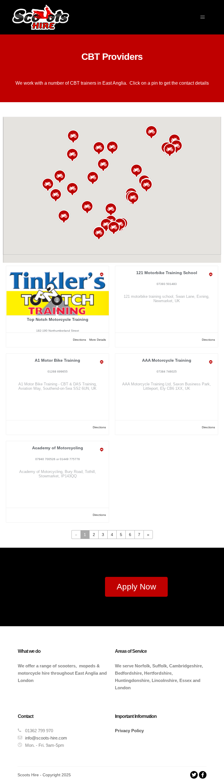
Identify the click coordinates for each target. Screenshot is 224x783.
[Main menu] (202, 17)
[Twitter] (194, 775)
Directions (79, 339)
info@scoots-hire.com (46, 737)
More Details (97, 339)
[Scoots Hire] (40, 17)
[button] (55, 195)
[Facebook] (202, 775)
